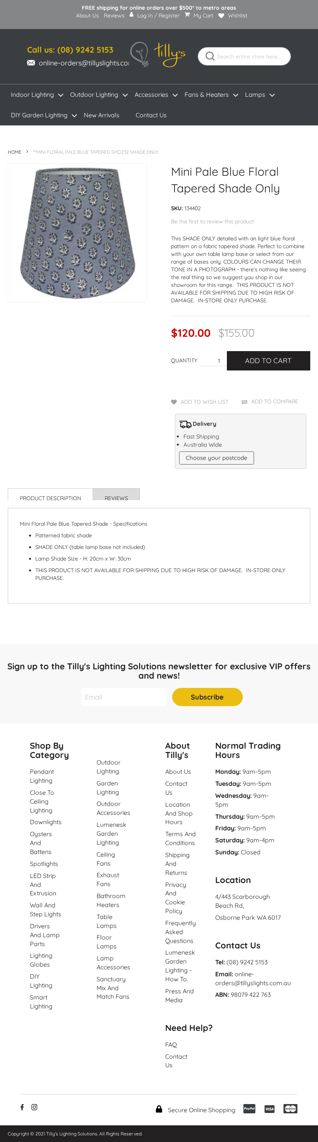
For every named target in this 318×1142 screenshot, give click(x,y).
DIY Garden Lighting (39, 115)
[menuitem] (87, 18)
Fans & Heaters (207, 94)
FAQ (171, 1044)
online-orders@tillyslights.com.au (91, 62)
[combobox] (244, 56)
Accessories (151, 94)
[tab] (50, 494)
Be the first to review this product (212, 221)
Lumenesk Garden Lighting (111, 833)
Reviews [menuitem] (114, 15)
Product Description (50, 498)
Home (14, 152)
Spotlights (44, 864)
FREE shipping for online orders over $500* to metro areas (159, 7)
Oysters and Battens (41, 843)
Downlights (46, 822)
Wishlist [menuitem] (237, 15)
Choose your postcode (216, 457)
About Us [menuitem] (87, 15)
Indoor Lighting (32, 94)
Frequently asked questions (180, 932)
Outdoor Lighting (94, 94)
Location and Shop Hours (179, 813)
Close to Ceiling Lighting (42, 801)
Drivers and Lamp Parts (45, 935)
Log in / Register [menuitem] (158, 15)
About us (178, 771)
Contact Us (151, 115)
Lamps (255, 94)
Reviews (116, 497)
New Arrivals (101, 115)
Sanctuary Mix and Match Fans (113, 988)
